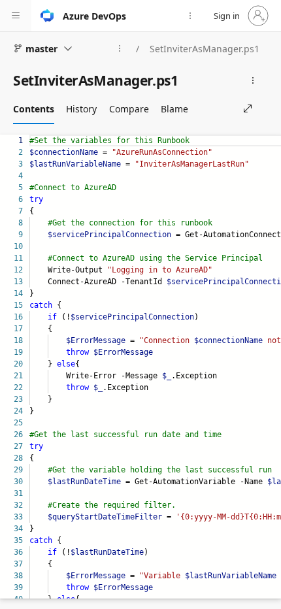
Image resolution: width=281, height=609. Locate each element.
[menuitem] (190, 15)
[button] (15, 15)
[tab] (33, 108)
